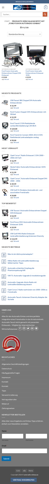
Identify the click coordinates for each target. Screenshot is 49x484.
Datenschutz (7, 368)
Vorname (5, 440)
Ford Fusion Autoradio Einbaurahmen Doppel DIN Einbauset (11, 73)
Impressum (6, 377)
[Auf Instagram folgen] (24, 328)
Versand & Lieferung (10, 395)
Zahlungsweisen (8, 408)
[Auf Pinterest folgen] (36, 328)
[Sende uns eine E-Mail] (32, 328)
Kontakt (5, 382)
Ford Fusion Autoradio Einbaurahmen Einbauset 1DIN (34, 73)
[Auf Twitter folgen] (28, 328)
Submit (6, 458)
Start (7, 21)
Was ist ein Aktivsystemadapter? (20, 254)
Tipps (4, 391)
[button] (3, 7)
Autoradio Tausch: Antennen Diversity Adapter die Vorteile (27, 298)
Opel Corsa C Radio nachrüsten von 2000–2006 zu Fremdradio (27, 291)
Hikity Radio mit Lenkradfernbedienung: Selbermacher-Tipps (23, 262)
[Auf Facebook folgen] (20, 328)
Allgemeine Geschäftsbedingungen (15, 364)
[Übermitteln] (45, 14)
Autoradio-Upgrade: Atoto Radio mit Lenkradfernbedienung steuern (22, 283)
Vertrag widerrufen (9, 399)
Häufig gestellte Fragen (11, 373)
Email (4, 446)
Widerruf (5, 404)
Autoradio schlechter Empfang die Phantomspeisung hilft (21, 269)
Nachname (29, 440)
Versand (6, 79)
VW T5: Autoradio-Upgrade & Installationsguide (27, 275)
